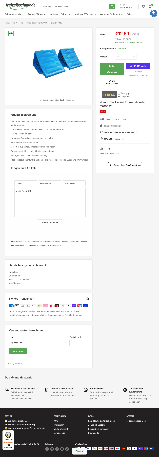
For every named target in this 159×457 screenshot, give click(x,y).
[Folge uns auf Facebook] (47, 449)
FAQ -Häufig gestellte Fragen (101, 421)
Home (7, 23)
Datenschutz (59, 433)
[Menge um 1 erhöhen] (134, 56)
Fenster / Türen (35, 14)
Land (11, 337)
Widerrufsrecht (61, 429)
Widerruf (79, 451)
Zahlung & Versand (96, 425)
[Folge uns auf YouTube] (62, 449)
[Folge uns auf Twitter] (52, 449)
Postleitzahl (75, 337)
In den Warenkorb (112, 69)
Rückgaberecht (15, 363)
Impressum (59, 425)
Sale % (130, 14)
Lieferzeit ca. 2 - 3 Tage (116, 119)
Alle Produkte (17, 23)
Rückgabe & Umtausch (98, 429)
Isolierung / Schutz (59, 14)
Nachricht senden (50, 222)
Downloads (93, 433)
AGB (56, 421)
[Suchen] (112, 6)
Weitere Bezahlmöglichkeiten (138, 73)
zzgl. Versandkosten (134, 42)
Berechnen (18, 351)
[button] (154, 13)
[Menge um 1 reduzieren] (118, 56)
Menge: (103, 56)
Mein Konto (126, 7)
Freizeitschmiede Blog (135, 421)
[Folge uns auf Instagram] (57, 449)
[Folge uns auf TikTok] (67, 449)
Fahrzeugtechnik (13, 14)
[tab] (49, 167)
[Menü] (12, 431)
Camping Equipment (110, 14)
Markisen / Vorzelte (84, 14)
